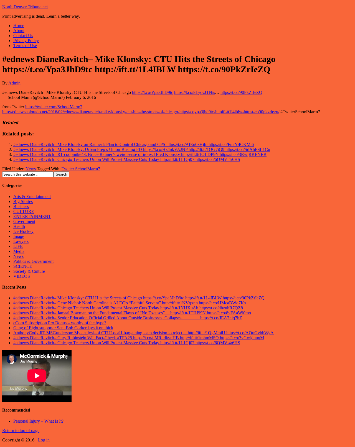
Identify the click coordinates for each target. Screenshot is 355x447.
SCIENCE (22, 266)
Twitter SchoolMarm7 (81, 168)
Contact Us (23, 35)
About (18, 30)
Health (19, 226)
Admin (14, 83)
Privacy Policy (26, 40)
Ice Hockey (23, 231)
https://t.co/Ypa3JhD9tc (152, 92)
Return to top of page (20, 430)
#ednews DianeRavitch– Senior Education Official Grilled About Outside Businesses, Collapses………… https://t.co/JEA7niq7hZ (127, 317)
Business (21, 206)
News (31, 168)
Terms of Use (25, 45)
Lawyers (21, 241)
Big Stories (23, 201)
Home (18, 25)
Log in (44, 440)
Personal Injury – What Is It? (38, 421)
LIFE (18, 246)
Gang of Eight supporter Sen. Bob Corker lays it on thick (63, 327)
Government (24, 221)
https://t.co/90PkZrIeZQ (241, 92)
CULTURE (23, 211)
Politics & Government (33, 261)
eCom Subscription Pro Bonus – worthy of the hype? (59, 322)
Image (18, 236)
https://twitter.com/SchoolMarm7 (53, 106)
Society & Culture (29, 271)
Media (18, 251)
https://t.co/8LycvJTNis (194, 92)
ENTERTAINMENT (32, 216)
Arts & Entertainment (32, 196)
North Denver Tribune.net (25, 6)
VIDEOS (21, 276)
